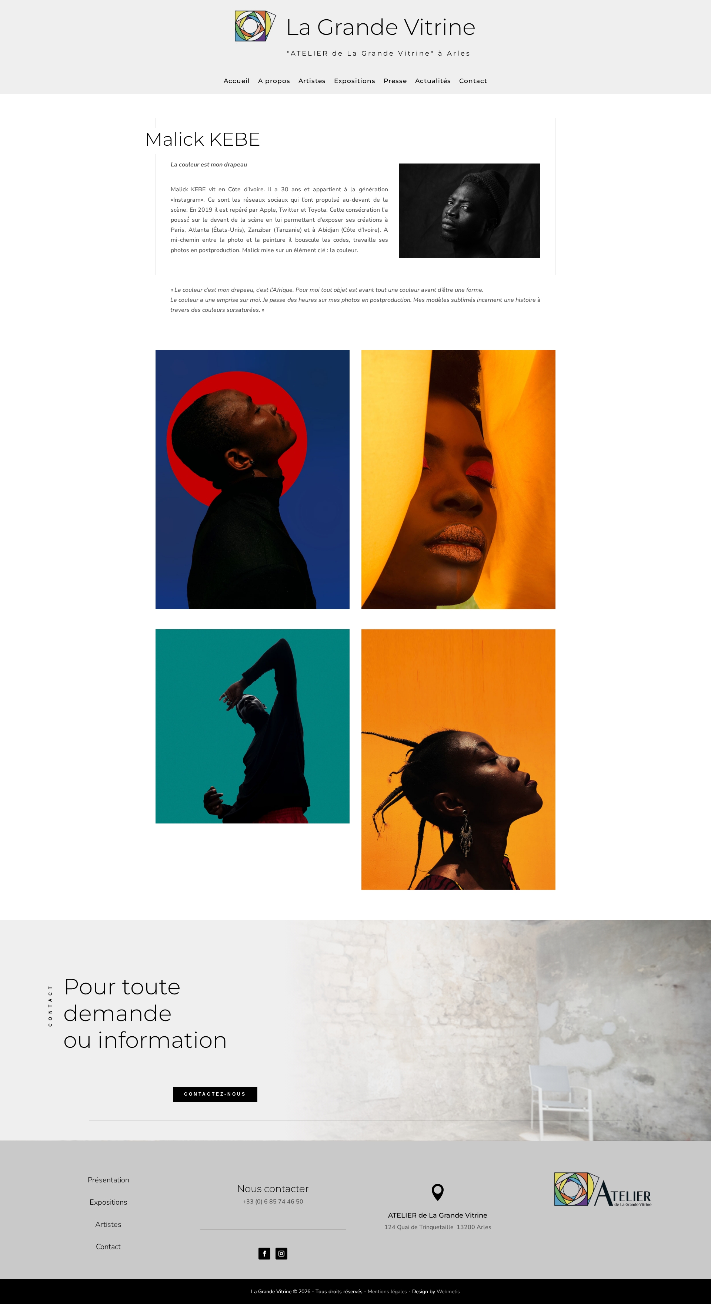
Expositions (354, 81)
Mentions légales (387, 1291)
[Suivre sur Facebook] (264, 1254)
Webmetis (448, 1291)
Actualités (433, 81)
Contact (473, 81)
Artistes (312, 81)
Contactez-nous (215, 1094)
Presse (395, 81)
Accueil (237, 81)
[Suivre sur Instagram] (281, 1254)
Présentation (108, 1180)
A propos (274, 81)
